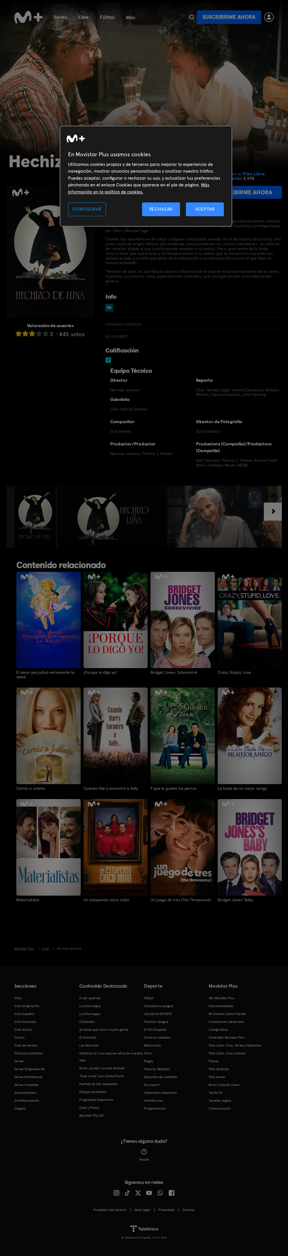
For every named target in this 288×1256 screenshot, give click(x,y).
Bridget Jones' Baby (235, 900)
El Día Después (155, 1030)
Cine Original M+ (27, 1006)
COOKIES (189, 1210)
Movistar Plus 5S (91, 1115)
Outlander (87, 1022)
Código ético (218, 1030)
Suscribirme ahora (228, 17)
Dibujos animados (92, 1092)
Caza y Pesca (89, 1108)
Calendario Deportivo (160, 1093)
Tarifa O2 (216, 1093)
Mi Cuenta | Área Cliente (227, 1014)
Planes (214, 1061)
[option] (36, 517)
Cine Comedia (25, 1022)
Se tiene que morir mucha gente (104, 1030)
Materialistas (27, 900)
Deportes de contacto (160, 1077)
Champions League (158, 1006)
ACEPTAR (205, 209)
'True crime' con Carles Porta (101, 1076)
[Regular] (32, 333)
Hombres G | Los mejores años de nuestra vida (111, 1056)
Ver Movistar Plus (221, 998)
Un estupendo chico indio (106, 900)
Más (130, 17)
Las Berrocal (88, 1045)
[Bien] (39, 333)
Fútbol (107, 17)
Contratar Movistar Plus (226, 1037)
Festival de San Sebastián (98, 1084)
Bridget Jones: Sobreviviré (173, 672)
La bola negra (89, 1006)
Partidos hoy (153, 1101)
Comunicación (220, 1108)
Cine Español (24, 1014)
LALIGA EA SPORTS (158, 1014)
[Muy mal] (18, 333)
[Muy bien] (45, 333)
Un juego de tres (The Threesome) (180, 900)
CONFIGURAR (87, 209)
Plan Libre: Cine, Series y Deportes (235, 1045)
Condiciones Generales (226, 1022)
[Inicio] (28, 17)
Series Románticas (28, 1077)
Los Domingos (89, 1014)
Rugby (148, 1061)
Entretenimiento (26, 1101)
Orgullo (20, 1108)
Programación (155, 1108)
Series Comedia (26, 1085)
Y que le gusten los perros (173, 788)
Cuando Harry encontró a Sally (111, 788)
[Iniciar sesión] (269, 17)
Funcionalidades (221, 1006)
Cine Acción (23, 1030)
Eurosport (151, 1085)
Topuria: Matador (157, 1069)
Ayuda (144, 1159)
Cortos (19, 1037)
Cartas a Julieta (30, 788)
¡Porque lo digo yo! (100, 672)
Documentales (25, 1093)
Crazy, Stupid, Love (234, 672)
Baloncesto (152, 1045)
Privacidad (166, 1210)
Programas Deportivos (96, 1100)
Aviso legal (142, 1210)
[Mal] (25, 333)
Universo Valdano (157, 1037)
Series (60, 17)
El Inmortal (87, 1037)
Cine (83, 17)
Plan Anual (217, 1077)
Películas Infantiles (28, 1053)
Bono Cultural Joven (224, 1085)
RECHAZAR (161, 209)
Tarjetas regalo (220, 1101)
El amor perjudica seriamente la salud (45, 674)
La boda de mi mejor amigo (242, 788)
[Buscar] (191, 17)
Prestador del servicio (110, 1210)
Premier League (156, 1022)
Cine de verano (26, 1045)
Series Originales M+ (29, 1069)
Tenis (148, 1053)
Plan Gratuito (219, 1069)
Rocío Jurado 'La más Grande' (102, 1068)
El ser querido (90, 998)
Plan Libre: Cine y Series (227, 1053)
